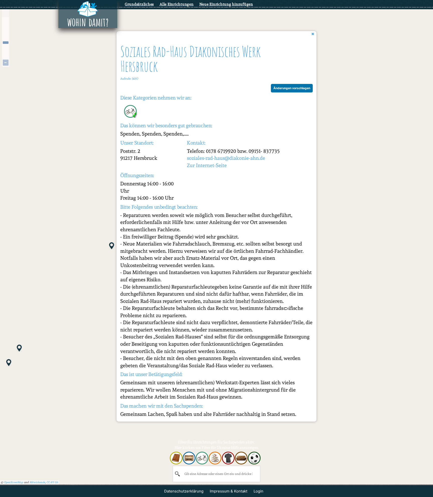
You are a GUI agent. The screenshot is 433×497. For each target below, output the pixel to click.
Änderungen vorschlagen (291, 88)
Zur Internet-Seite (207, 165)
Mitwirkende (37, 482)
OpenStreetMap (13, 482)
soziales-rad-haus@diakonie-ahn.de (226, 158)
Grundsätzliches (139, 4)
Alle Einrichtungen (177, 4)
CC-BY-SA (52, 482)
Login (258, 491)
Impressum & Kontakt (228, 491)
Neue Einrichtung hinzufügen (226, 4)
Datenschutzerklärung (183, 491)
